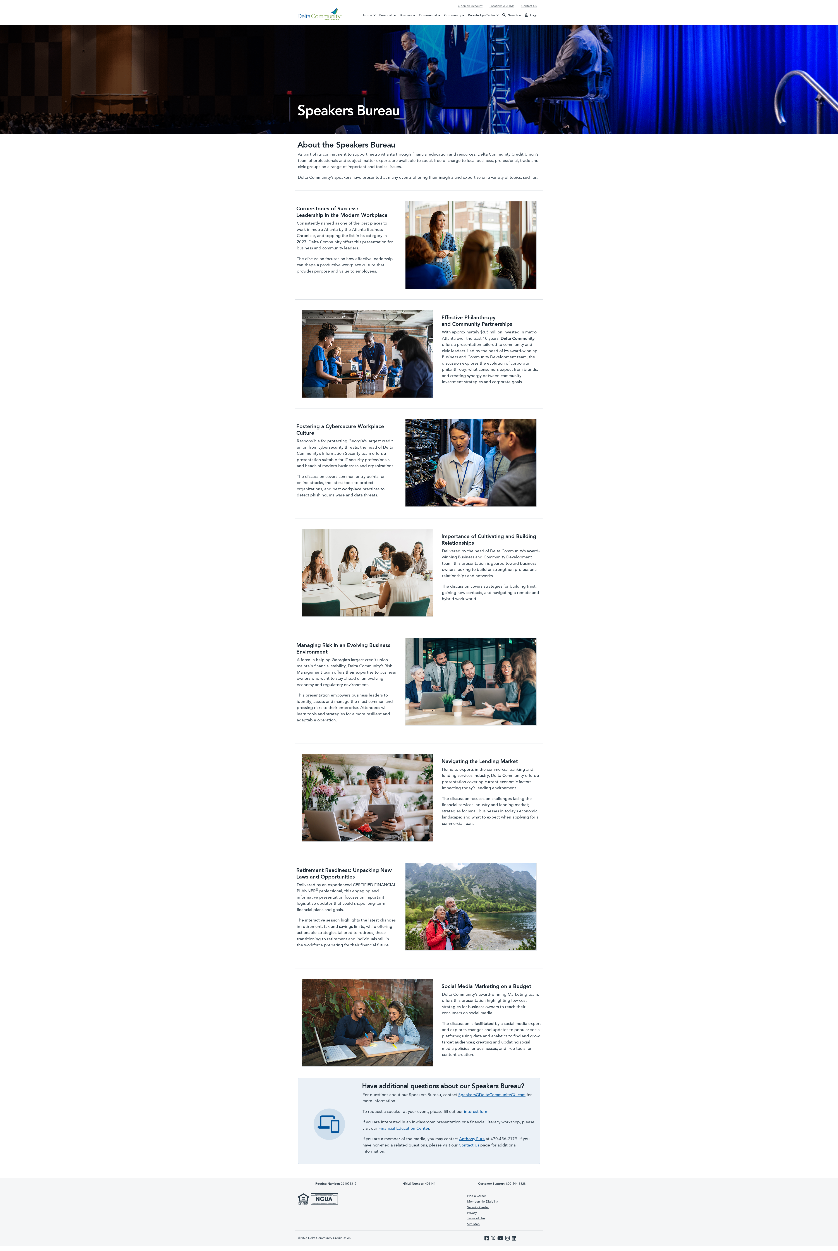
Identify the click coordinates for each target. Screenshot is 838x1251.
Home (367, 15)
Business (406, 15)
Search (512, 15)
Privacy (472, 1213)
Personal (388, 15)
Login (533, 15)
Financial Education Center (403, 1129)
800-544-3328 (516, 1183)
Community (452, 15)
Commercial (428, 15)
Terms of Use (476, 1218)
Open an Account (470, 6)
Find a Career (476, 1196)
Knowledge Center (481, 15)
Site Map (473, 1224)
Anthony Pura (472, 1139)
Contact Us (529, 6)
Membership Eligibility (482, 1201)
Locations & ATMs (501, 6)
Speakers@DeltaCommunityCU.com (491, 1095)
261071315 (336, 1183)
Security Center (478, 1207)
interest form (476, 1112)
